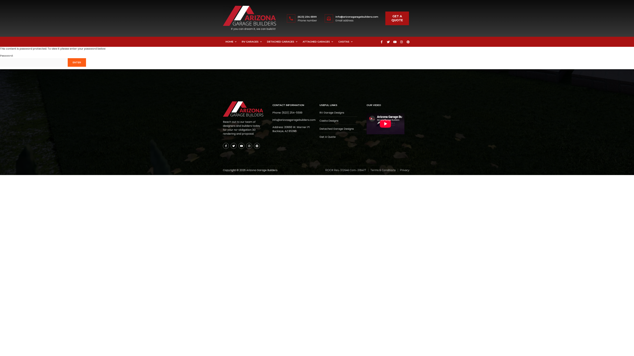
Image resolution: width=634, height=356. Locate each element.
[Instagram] (402, 42)
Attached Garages (316, 41)
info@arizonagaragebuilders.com (356, 16)
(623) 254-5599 (307, 16)
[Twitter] (388, 42)
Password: (6, 55)
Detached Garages (280, 41)
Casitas (343, 41)
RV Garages (250, 41)
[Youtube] (395, 42)
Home (229, 41)
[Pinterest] (408, 42)
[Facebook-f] (382, 42)
